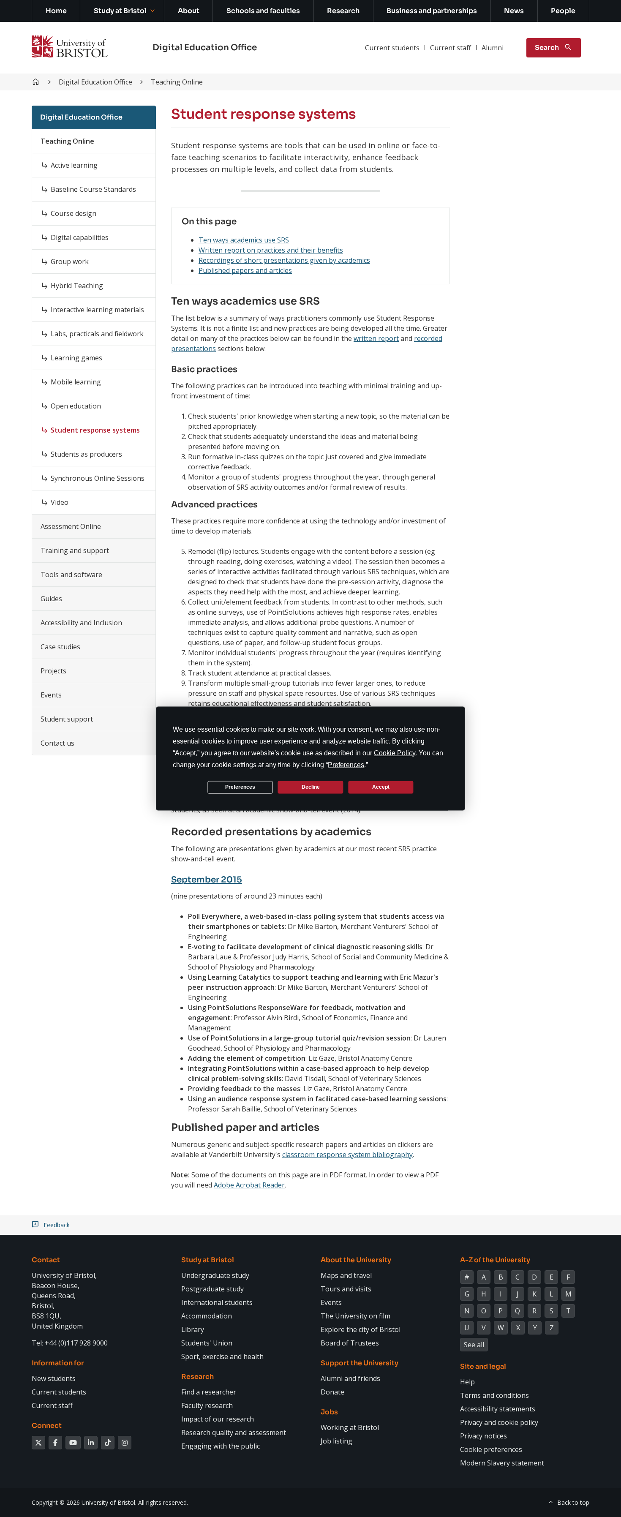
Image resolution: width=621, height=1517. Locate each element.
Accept (380, 787)
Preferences (240, 787)
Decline (311, 787)
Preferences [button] (346, 764)
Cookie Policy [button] (394, 752)
